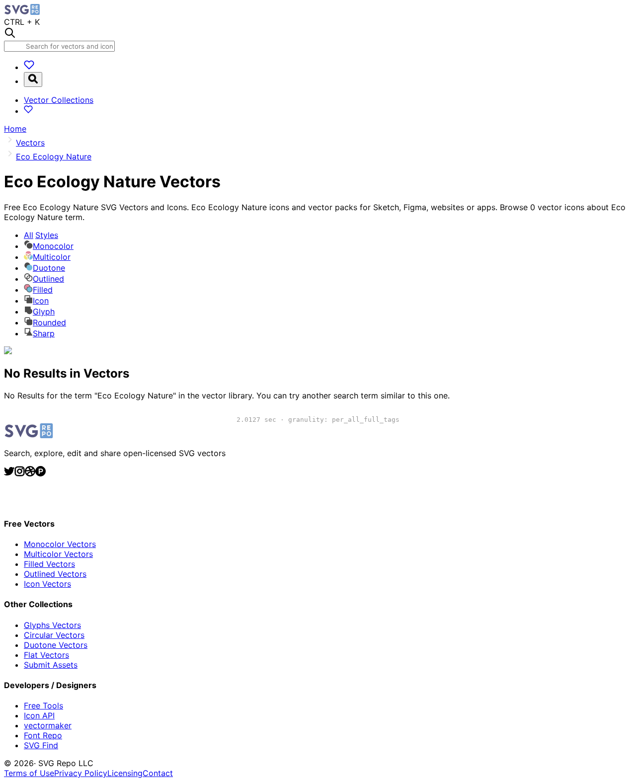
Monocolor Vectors (60, 544)
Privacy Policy (80, 773)
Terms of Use (29, 773)
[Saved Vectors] (29, 67)
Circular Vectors (54, 635)
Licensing (125, 773)
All (41, 235)
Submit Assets (51, 665)
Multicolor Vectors (58, 554)
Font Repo (43, 735)
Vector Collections (58, 100)
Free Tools (43, 705)
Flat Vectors (46, 655)
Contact (158, 773)
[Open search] (33, 79)
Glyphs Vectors (52, 625)
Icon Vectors (47, 584)
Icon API (39, 715)
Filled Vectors (49, 564)
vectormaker (48, 725)
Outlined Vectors (55, 574)
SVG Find (41, 745)
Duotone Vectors (55, 645)
